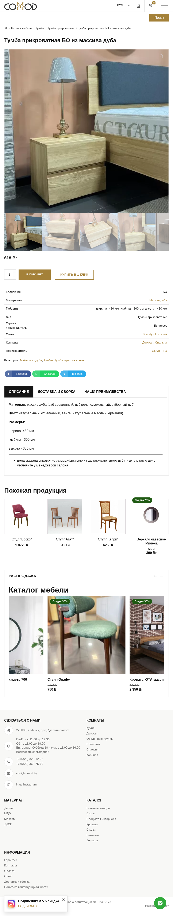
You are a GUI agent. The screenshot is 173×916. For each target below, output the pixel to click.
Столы (90, 813)
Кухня (90, 728)
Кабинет (92, 755)
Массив (9, 818)
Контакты (10, 865)
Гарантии (10, 860)
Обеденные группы (99, 738)
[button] (161, 56)
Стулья (91, 829)
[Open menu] (164, 5)
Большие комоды (98, 808)
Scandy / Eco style (155, 334)
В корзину (34, 274)
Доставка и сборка (17, 881)
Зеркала (92, 840)
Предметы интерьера (101, 818)
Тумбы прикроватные (69, 360)
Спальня (161, 342)
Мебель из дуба (31, 360)
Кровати (92, 824)
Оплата (9, 871)
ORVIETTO (159, 351)
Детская (147, 342)
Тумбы (48, 360)
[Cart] (150, 5)
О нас (8, 876)
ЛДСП (8, 824)
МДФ (7, 813)
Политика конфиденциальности (26, 887)
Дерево (9, 808)
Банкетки (92, 835)
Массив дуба (158, 300)
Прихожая (93, 744)
